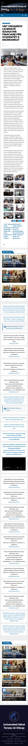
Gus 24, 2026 (7, 656)
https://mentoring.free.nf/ (14, 356)
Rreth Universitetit (5, 736)
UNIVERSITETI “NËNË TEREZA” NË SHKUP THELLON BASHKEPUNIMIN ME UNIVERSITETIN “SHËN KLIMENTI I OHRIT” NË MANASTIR (18, 231)
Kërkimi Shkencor (17, 738)
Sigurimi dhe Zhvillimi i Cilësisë (20, 741)
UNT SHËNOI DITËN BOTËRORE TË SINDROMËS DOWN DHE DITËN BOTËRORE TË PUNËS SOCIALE (8, 231)
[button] (22, 15)
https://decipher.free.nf (14, 391)
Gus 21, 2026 (7, 670)
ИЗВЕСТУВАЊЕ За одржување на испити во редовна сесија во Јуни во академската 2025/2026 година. (14, 618)
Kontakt (21, 743)
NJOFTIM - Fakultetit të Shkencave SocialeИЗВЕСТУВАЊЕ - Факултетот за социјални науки (14, 426)
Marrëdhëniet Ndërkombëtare (7, 741)
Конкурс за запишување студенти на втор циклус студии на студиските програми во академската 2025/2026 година (14, 452)
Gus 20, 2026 (7, 684)
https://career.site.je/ (14, 343)
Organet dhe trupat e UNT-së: (20, 736)
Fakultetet (12, 736)
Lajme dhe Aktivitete (9, 743)
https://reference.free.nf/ (14, 373)
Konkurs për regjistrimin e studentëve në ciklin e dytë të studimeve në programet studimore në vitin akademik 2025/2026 (14, 446)
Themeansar (14, 734)
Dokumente (16, 743)
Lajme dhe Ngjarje (6, 23)
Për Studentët (10, 738)
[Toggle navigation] (25, 15)
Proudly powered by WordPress (9, 733)
